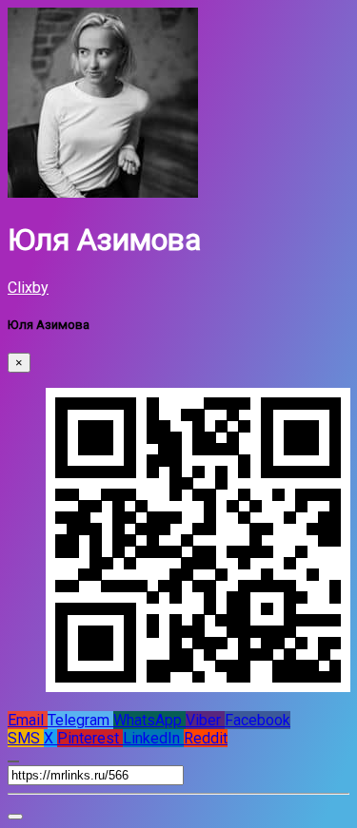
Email (28, 720)
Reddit (206, 738)
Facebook (257, 720)
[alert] (15, 816)
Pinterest (90, 738)
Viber (205, 720)
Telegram (80, 720)
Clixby (28, 288)
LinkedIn (153, 738)
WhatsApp (149, 720)
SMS (26, 738)
